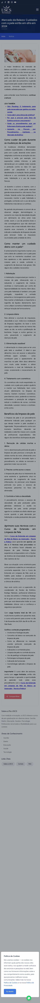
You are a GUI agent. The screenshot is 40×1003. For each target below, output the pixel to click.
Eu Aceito (9, 991)
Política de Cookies (11, 983)
